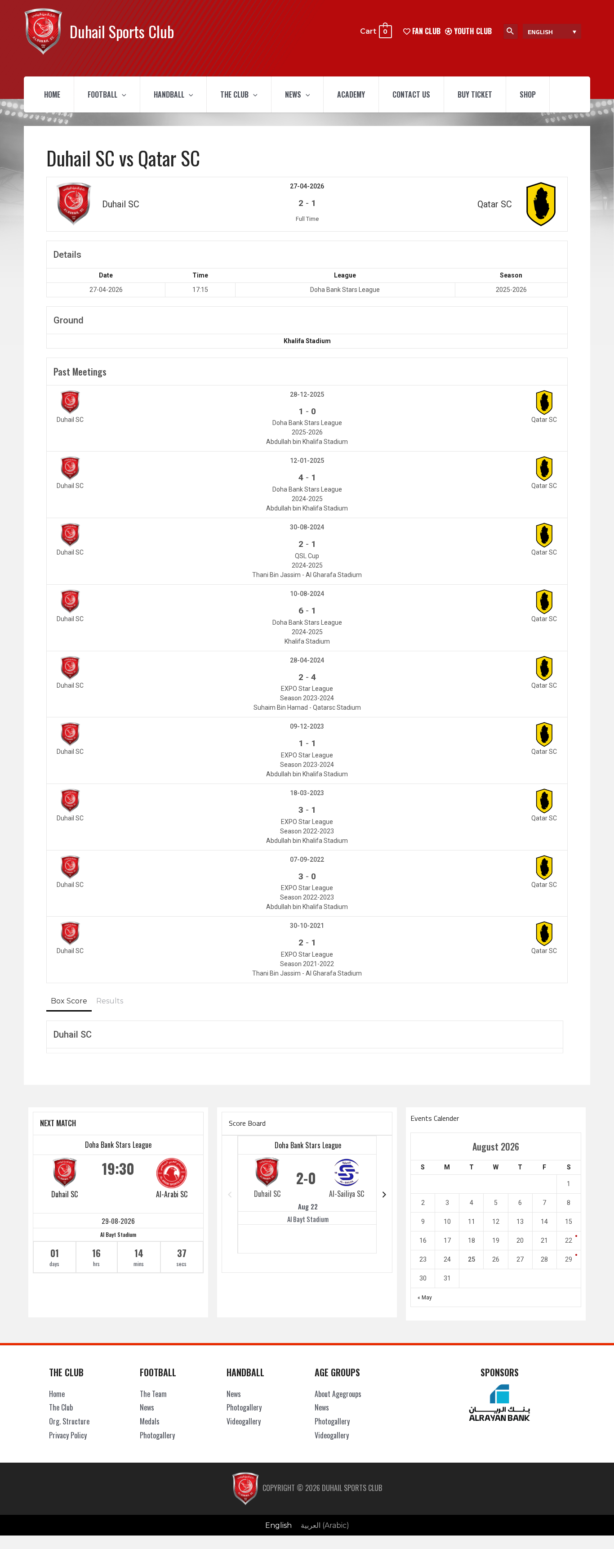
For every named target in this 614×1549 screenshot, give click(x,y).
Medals (150, 1421)
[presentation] (121, 94)
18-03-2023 (307, 793)
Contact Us (411, 94)
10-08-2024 (307, 593)
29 (568, 1259)
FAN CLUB (425, 31)
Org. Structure (69, 1421)
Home (52, 94)
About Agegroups (338, 1393)
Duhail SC (64, 1194)
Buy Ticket (475, 94)
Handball (169, 94)
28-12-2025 (307, 394)
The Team (153, 1393)
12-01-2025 (307, 460)
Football (102, 94)
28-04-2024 (307, 660)
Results (109, 1001)
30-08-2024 (307, 527)
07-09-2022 (307, 859)
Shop (528, 94)
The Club (234, 94)
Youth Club (472, 31)
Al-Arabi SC (171, 1194)
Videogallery (244, 1421)
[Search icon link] (511, 31)
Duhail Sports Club (122, 31)
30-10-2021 (307, 925)
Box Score (69, 1001)
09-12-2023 (307, 726)
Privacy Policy (68, 1435)
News (293, 94)
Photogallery (157, 1435)
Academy (351, 94)
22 (568, 1240)
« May (425, 1297)
